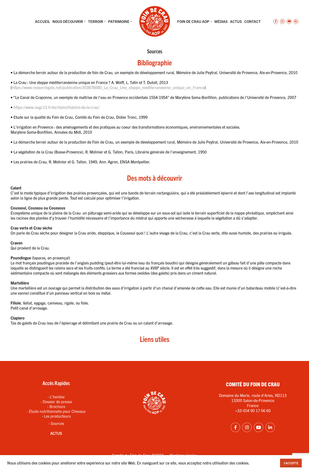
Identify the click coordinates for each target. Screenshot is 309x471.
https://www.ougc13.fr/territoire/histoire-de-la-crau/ (56, 107)
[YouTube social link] (289, 21)
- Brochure (56, 406)
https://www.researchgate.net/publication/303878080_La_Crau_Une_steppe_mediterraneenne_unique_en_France (108, 87)
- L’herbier (56, 396)
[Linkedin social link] (296, 21)
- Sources (56, 423)
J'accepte (290, 463)
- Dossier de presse (56, 401)
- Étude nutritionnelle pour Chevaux (56, 411)
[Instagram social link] (282, 21)
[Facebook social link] (275, 21)
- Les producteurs (56, 416)
